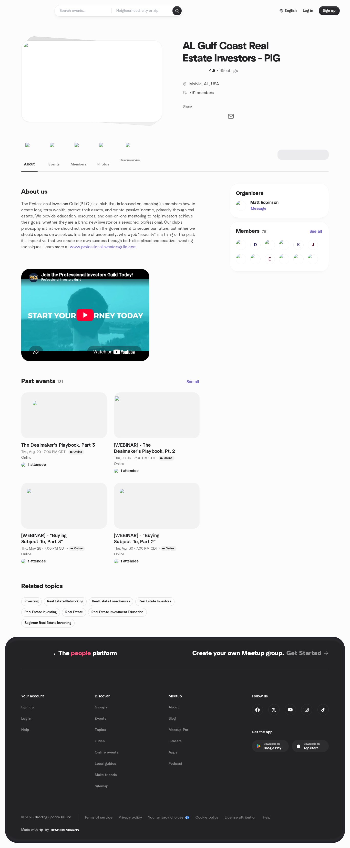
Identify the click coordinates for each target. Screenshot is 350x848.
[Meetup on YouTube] (290, 709)
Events (100, 718)
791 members (201, 93)
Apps (173, 752)
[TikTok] (323, 709)
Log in (26, 718)
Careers (175, 741)
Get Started (304, 653)
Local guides (105, 764)
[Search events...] (177, 10)
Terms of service (98, 817)
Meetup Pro (178, 730)
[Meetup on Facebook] (257, 709)
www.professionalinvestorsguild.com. (104, 247)
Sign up (27, 707)
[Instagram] (306, 709)
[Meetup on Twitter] (274, 709)
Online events (106, 752)
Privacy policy (130, 817)
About (174, 707)
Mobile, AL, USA (204, 84)
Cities (100, 741)
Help (25, 730)
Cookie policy (207, 817)
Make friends (106, 775)
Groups (101, 707)
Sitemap (101, 786)
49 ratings (229, 71)
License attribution (240, 817)
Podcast (175, 764)
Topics (100, 730)
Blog (172, 718)
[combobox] (142, 10)
